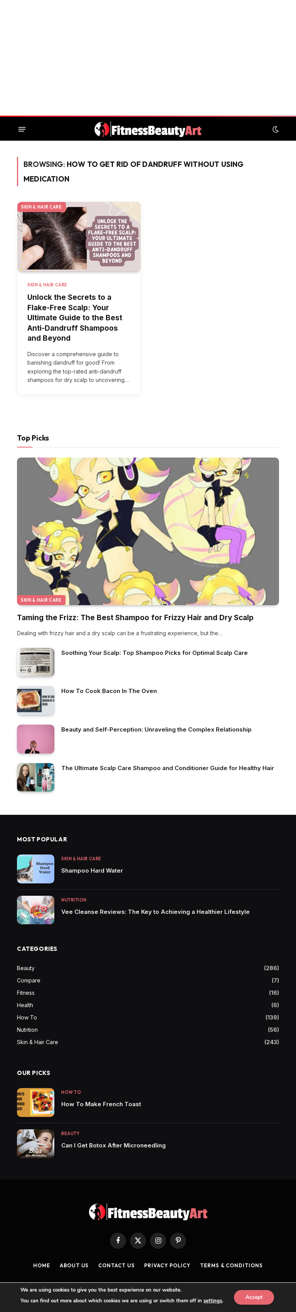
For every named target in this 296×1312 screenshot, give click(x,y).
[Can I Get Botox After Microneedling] (35, 1143)
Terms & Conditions (231, 1265)
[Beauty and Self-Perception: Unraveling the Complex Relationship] (35, 739)
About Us (74, 1265)
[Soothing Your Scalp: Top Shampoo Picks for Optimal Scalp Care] (35, 662)
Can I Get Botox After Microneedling (113, 1145)
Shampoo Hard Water (92, 870)
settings (213, 1300)
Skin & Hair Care (41, 207)
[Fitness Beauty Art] (148, 129)
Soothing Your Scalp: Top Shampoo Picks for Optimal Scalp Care (154, 652)
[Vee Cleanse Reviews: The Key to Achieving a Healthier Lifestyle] (35, 910)
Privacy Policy (167, 1265)
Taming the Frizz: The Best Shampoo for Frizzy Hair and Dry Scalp (135, 617)
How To (27, 1017)
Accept (254, 1297)
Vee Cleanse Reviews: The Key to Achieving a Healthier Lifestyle (155, 911)
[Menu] (21, 129)
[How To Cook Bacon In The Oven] (35, 700)
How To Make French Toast (101, 1104)
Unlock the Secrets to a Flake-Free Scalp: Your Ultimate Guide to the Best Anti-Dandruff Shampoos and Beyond (74, 318)
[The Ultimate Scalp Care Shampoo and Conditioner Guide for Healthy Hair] (35, 777)
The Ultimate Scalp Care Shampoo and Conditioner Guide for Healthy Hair (167, 768)
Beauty (26, 968)
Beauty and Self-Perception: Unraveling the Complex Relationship (156, 729)
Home (41, 1265)
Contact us (116, 1265)
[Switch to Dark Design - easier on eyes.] (275, 129)
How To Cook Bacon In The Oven (109, 691)
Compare (28, 980)
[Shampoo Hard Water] (35, 868)
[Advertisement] (148, 58)
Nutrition (74, 900)
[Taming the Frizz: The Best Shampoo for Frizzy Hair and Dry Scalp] (148, 531)
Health (25, 1005)
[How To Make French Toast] (35, 1102)
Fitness (26, 992)
